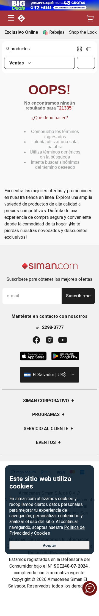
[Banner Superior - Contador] (49, 5)
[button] (11, 18)
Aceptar (49, 545)
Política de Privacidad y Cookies (47, 530)
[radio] (79, 49)
